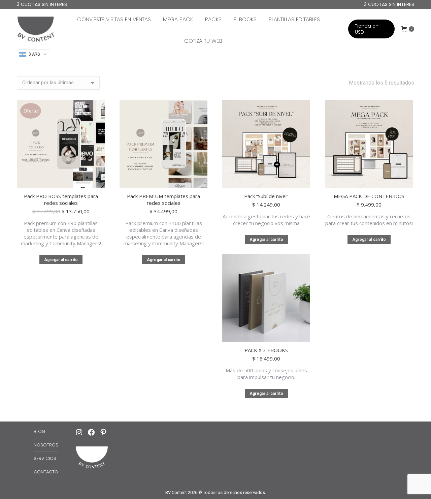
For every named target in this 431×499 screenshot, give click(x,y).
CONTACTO (46, 472)
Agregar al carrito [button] (61, 259)
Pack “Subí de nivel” (266, 196)
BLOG (39, 431)
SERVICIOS (45, 458)
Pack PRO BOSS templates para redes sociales (61, 199)
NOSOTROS (46, 445)
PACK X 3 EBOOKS (266, 350)
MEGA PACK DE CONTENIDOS (369, 196)
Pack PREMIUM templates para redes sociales (163, 199)
